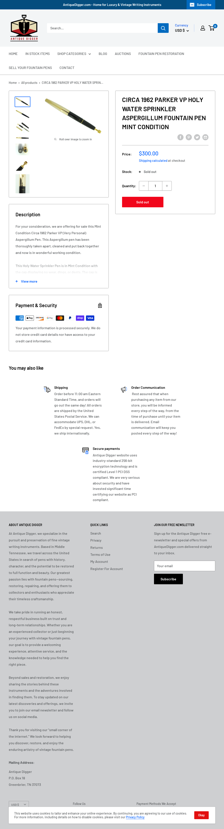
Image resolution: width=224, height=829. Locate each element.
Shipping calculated (153, 160)
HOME (13, 53)
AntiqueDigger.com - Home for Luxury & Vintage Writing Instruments (112, 5)
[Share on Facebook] (180, 137)
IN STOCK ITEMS (37, 53)
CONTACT (67, 67)
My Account (99, 561)
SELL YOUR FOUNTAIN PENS (30, 67)
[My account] (203, 28)
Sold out (142, 202)
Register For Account (106, 569)
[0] (211, 28)
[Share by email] (205, 137)
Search (95, 533)
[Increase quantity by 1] (167, 185)
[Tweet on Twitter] (197, 137)
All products (29, 82)
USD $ (15, 804)
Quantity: (129, 186)
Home (13, 82)
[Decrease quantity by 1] (143, 185)
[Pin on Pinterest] (189, 137)
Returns (96, 547)
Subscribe (204, 5)
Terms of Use (100, 554)
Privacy (96, 540)
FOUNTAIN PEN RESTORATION (161, 53)
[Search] (163, 28)
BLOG (103, 53)
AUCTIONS (123, 53)
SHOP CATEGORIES (71, 53)
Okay (201, 815)
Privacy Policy (135, 817)
